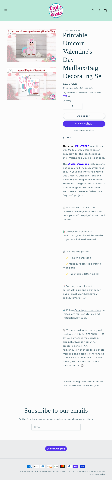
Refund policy (68, 471)
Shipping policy (98, 474)
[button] (6, 11)
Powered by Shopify (50, 471)
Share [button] (69, 137)
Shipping (67, 88)
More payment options (84, 130)
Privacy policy (82, 471)
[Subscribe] (77, 427)
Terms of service (98, 471)
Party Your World (34, 471)
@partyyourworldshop (87, 310)
